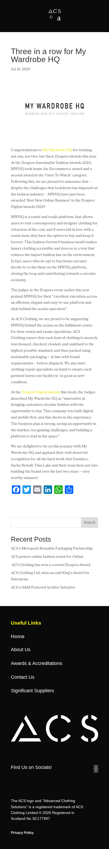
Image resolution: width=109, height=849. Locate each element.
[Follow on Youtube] (55, 778)
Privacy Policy (22, 833)
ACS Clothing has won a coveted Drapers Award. (51, 565)
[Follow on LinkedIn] (65, 778)
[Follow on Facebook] (12, 778)
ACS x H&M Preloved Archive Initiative (43, 587)
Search (89, 522)
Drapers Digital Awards (40, 392)
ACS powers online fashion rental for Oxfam (47, 556)
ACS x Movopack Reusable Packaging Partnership (52, 548)
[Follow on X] (23, 778)
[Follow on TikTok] (44, 778)
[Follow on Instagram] (34, 778)
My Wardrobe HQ (57, 150)
